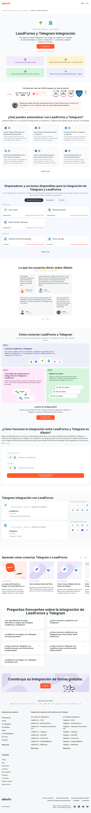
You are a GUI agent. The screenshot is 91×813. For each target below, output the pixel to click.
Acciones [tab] (62, 200)
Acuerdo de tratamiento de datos (80, 798)
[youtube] (83, 806)
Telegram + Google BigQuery (73, 741)
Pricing (4, 760)
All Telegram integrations (71, 717)
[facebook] (74, 806)
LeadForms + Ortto (37, 720)
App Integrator (6, 772)
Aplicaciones (18, 10)
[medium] (87, 806)
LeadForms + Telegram (39, 732)
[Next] (47, 319)
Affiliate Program (7, 781)
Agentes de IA (6, 784)
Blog (3, 763)
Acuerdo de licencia (48, 798)
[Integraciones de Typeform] (73, 505)
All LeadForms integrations (40, 717)
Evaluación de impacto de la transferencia (59, 800)
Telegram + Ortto (69, 720)
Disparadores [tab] (50, 200)
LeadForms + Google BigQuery (41, 741)
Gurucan (5, 737)
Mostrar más (45, 171)
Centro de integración (7, 10)
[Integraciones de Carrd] (73, 510)
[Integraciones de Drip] (87, 530)
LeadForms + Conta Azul (39, 738)
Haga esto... (10, 463)
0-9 (11, 704)
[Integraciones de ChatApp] (77, 525)
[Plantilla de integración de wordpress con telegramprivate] (45, 134)
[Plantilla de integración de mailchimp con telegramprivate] (15, 134)
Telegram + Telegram (70, 732)
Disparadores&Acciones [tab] (33, 200)
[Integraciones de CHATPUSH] (73, 530)
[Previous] (43, 319)
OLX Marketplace (8, 733)
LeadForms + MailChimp (39, 744)
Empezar (45, 686)
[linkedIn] (79, 806)
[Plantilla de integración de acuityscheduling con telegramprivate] (45, 157)
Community (5, 778)
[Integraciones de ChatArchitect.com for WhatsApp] (82, 525)
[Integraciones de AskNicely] (87, 505)
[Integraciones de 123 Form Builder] (77, 505)
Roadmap (5, 775)
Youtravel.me (6, 718)
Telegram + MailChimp (70, 744)
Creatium (5, 740)
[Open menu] (87, 3)
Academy (5, 769)
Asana (4, 721)
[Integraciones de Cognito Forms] (77, 510)
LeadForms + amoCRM (38, 735)
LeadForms (26, 10)
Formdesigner (6, 724)
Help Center (5, 766)
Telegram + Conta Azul (71, 738)
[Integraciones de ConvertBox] (82, 510)
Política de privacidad (62, 798)
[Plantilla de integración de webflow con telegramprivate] (75, 134)
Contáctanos (85, 800)
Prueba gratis (45, 46)
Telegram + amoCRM (70, 735)
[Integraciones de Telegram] (73, 525)
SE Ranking (6, 727)
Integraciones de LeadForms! (34, 215)
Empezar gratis (45, 417)
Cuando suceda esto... (14, 453)
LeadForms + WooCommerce (41, 723)
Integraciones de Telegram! (79, 215)
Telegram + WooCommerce (72, 723)
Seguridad (76, 800)
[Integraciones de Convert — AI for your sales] (82, 530)
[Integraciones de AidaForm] (82, 505)
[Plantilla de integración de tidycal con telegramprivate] (15, 157)
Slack (4, 730)
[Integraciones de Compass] (77, 530)
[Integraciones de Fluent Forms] (87, 510)
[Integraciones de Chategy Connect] (87, 525)
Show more (5, 744)
